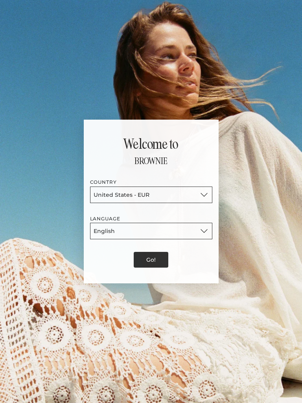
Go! (151, 259)
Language (105, 219)
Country (103, 182)
